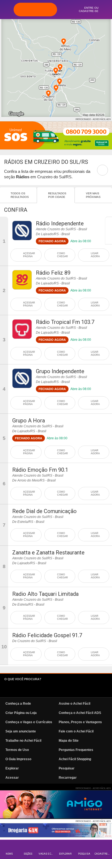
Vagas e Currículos (47, 853)
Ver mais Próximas (93, 195)
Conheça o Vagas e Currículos (28, 722)
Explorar (65, 853)
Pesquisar (66, 768)
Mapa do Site (69, 741)
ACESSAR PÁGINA (29, 255)
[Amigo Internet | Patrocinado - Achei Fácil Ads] (56, 804)
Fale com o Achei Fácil (76, 731)
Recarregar (68, 778)
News (9, 853)
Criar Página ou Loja (21, 713)
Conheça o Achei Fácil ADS (80, 713)
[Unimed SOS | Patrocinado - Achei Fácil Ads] (56, 135)
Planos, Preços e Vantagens (80, 722)
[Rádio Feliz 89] (22, 280)
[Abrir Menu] (6, 9)
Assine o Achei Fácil (74, 703)
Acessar (12, 778)
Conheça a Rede (18, 703)
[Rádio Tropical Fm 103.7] (22, 329)
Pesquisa (84, 853)
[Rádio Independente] (22, 230)
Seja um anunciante (20, 731)
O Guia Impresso (18, 759)
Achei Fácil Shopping (75, 759)
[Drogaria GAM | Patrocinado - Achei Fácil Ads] (56, 830)
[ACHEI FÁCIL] (35, 9)
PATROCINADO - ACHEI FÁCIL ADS (93, 119)
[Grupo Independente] (22, 378)
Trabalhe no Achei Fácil (23, 741)
